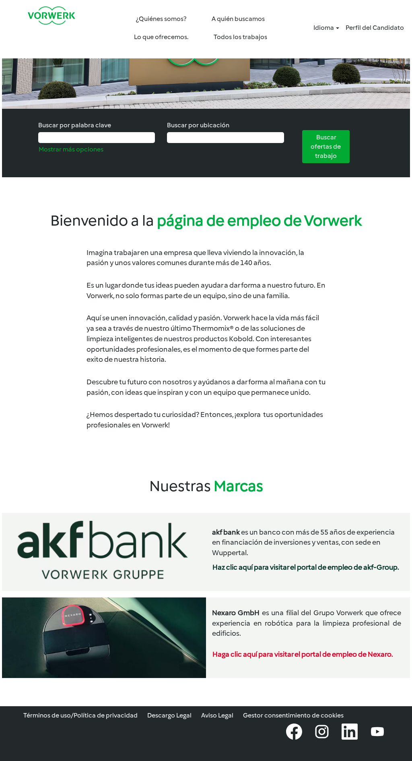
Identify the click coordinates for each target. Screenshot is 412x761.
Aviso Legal (217, 715)
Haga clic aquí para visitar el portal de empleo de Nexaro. (302, 654)
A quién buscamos (238, 19)
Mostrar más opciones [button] (71, 149)
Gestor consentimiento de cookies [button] (293, 715)
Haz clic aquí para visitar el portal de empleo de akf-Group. (305, 567)
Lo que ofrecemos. (161, 37)
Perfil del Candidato (375, 27)
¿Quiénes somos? (161, 19)
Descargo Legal (169, 715)
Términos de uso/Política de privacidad (80, 715)
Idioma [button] (324, 27)
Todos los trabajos (240, 37)
